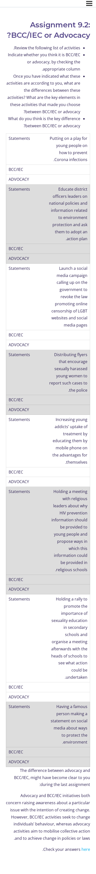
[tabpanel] (48, 448)
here (85, 849)
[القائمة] (89, 3)
